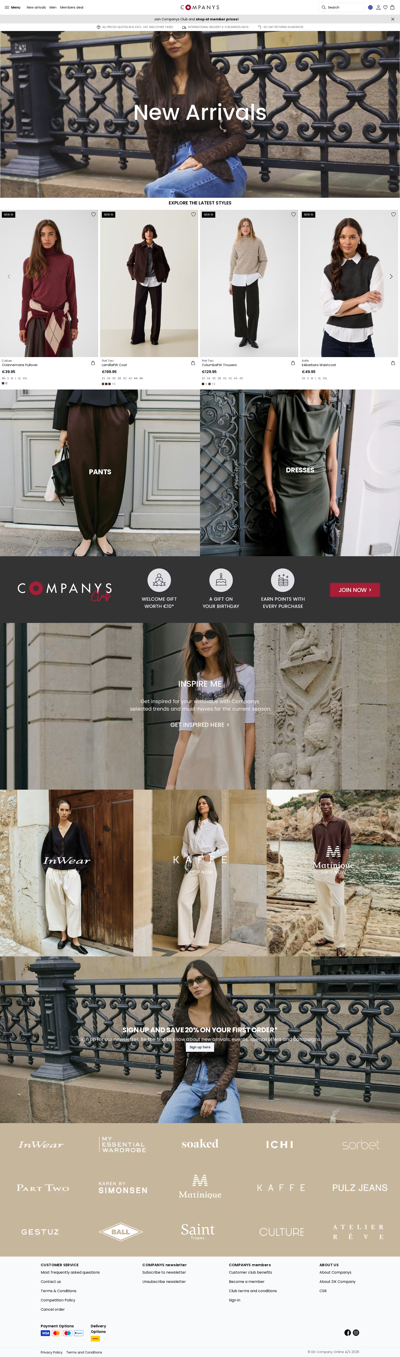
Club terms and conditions (253, 1291)
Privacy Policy (51, 1352)
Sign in (234, 1300)
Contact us (51, 1281)
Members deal (71, 7)
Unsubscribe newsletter (164, 1281)
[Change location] (370, 7)
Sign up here (200, 1047)
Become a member (247, 1281)
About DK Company (337, 1281)
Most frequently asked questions (70, 1272)
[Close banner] (392, 19)
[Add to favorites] (93, 214)
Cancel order (53, 1309)
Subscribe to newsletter (164, 1272)
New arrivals (36, 7)
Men (53, 7)
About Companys (335, 1272)
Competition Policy (58, 1300)
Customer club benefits (250, 1272)
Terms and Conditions (84, 1352)
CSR (323, 1291)
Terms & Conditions (58, 1291)
